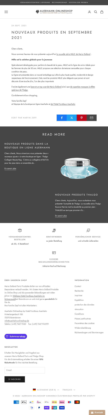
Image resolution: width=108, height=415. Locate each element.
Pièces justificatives (83, 318)
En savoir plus (10, 168)
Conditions (79, 313)
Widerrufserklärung (83, 327)
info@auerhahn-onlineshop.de (16, 320)
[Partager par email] (91, 118)
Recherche (79, 290)
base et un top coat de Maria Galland (46, 86)
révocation (79, 309)
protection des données (84, 304)
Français (67, 390)
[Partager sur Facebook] (62, 118)
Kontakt (98, 412)
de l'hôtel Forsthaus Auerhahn (63, 104)
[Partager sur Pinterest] (82, 118)
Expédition (79, 300)
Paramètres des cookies (84, 323)
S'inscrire (15, 379)
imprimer (78, 295)
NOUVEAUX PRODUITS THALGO (76, 194)
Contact (78, 286)
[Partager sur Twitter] (72, 118)
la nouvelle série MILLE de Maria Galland (73, 54)
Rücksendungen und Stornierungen (89, 332)
